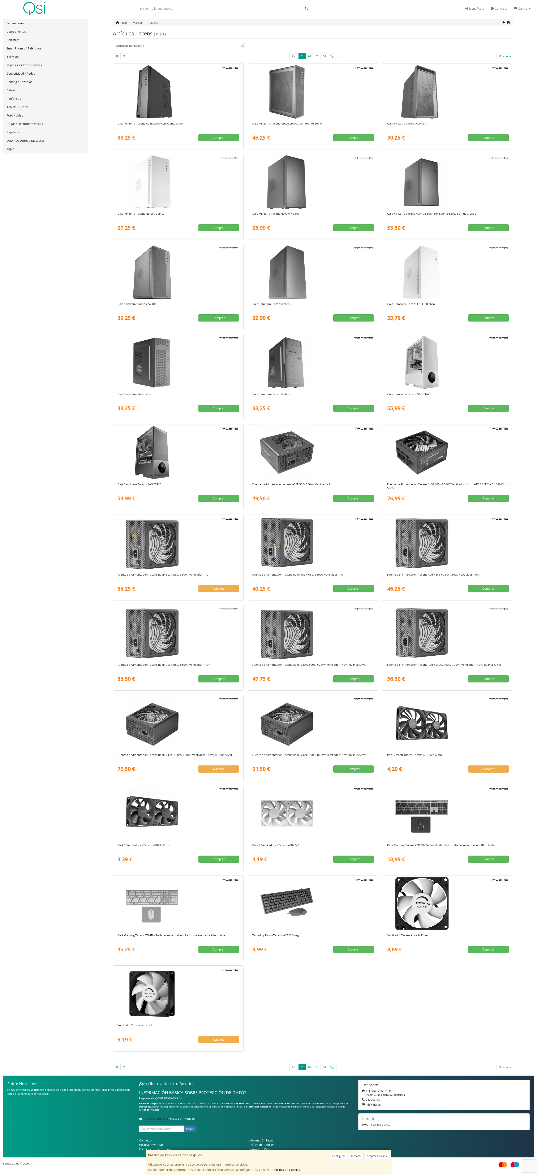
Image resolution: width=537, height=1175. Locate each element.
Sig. (332, 56)
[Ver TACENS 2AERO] (178, 272)
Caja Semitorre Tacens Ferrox (136, 394)
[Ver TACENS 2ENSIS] (313, 272)
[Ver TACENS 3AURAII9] (178, 994)
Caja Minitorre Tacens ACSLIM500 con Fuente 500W (150, 123)
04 (324, 56)
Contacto (500, 8)
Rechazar (356, 1156)
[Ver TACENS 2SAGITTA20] (178, 452)
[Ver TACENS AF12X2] (448, 723)
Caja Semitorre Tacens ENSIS (271, 304)
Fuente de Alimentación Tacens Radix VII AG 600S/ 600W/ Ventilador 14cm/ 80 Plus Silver (309, 665)
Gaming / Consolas (19, 82)
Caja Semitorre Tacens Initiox (271, 394)
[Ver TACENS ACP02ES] (313, 903)
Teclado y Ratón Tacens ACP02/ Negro (276, 935)
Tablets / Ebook (17, 107)
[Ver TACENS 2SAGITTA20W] (448, 362)
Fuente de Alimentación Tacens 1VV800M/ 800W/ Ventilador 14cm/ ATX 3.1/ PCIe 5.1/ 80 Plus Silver (447, 486)
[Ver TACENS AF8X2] (178, 813)
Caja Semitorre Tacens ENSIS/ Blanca (411, 304)
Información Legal (261, 1140)
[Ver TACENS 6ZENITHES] (448, 813)
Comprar (219, 138)
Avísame (218, 588)
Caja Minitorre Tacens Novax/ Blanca (140, 213)
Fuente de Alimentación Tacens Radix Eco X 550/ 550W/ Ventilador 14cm (163, 574)
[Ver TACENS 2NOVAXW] (178, 182)
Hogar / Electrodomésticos (25, 124)
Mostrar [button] (504, 56)
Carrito (522, 8)
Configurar (338, 1156)
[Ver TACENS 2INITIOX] (313, 362)
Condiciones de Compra (155, 1149)
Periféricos (14, 99)
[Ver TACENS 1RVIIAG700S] (448, 633)
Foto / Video (15, 115)
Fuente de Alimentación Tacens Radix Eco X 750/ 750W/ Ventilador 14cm (433, 574)
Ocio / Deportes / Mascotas (25, 141)
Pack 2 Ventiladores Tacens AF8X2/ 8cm (143, 845)
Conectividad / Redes (21, 73)
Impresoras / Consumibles (24, 65)
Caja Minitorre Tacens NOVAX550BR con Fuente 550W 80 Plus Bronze (431, 213)
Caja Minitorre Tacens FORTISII (406, 123)
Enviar (189, 1128)
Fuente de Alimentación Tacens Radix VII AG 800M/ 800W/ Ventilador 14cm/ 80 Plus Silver (174, 755)
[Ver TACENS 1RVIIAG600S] (313, 633)
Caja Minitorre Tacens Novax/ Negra (275, 213)
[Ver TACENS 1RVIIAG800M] (178, 723)
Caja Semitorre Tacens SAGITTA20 (409, 394)
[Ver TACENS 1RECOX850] (178, 633)
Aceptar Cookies (377, 1156)
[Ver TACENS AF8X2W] (313, 813)
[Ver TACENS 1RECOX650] (313, 543)
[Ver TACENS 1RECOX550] (178, 543)
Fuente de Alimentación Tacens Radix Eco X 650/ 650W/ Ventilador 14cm (298, 574)
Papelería (13, 132)
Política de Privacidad (149, 1109)
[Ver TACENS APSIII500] (313, 452)
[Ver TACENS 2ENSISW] (448, 272)
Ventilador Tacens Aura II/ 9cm (136, 1025)
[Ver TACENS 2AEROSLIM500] (313, 92)
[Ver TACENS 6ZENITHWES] (178, 903)
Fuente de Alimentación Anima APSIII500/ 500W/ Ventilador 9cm (293, 484)
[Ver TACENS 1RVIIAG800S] (313, 723)
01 (302, 56)
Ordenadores (15, 23)
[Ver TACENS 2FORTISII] (448, 92)
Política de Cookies (287, 1170)
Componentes (16, 32)
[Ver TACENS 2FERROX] (178, 362)
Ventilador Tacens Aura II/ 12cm (407, 935)
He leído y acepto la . (169, 1119)
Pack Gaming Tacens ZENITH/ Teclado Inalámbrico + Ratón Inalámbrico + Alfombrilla (441, 845)
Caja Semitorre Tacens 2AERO (136, 304)
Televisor (13, 57)
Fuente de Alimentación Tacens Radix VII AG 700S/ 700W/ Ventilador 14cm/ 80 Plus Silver (444, 665)
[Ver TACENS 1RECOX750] (448, 543)
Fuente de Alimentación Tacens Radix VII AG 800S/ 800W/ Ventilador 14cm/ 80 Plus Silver (309, 755)
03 (316, 56)
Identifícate (476, 8)
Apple (10, 149)
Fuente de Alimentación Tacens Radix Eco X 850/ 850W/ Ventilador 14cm (163, 665)
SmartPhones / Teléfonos (24, 48)
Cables (11, 90)
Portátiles (13, 40)
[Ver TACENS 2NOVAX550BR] (448, 182)
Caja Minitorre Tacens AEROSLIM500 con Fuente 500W (287, 123)
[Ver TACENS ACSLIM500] (178, 92)
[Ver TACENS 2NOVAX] (313, 182)
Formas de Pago (260, 1149)
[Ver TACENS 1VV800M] (448, 452)
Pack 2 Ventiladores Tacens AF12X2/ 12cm (414, 755)
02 (309, 56)
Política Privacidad (151, 1145)
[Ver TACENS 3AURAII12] (448, 903)
